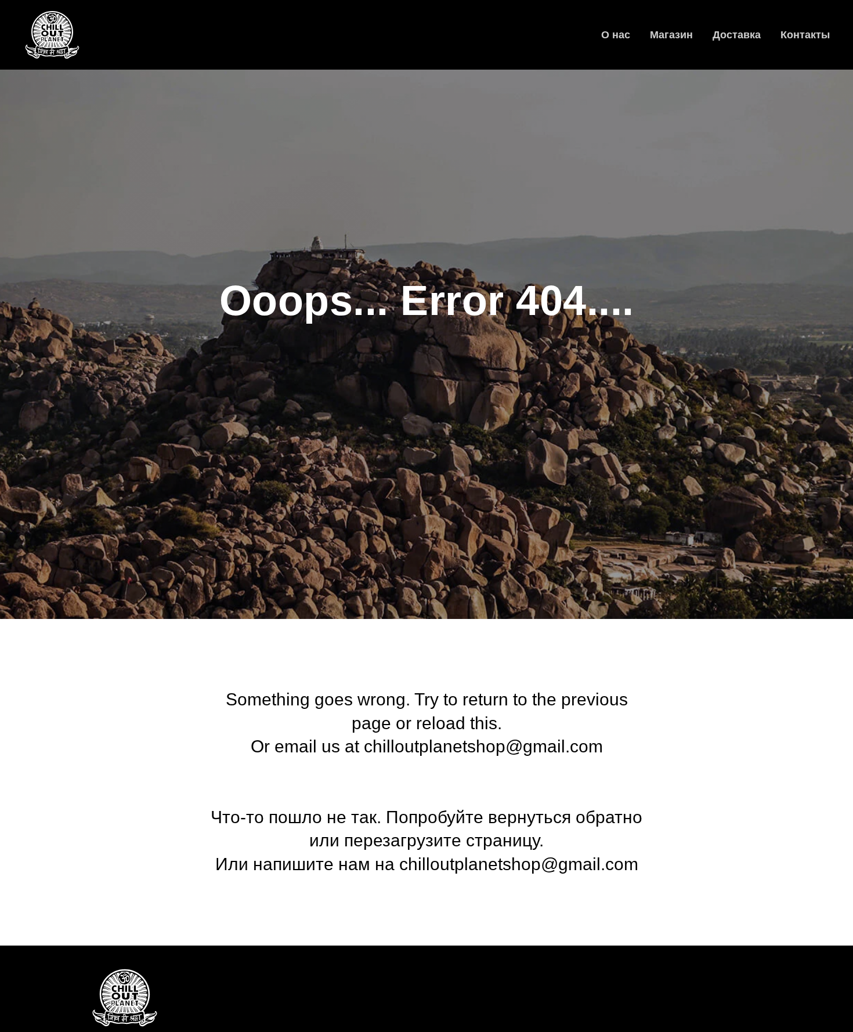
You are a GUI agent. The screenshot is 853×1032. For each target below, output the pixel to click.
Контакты (805, 35)
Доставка (737, 35)
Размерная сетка (296, 1006)
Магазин (671, 35)
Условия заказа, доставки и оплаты (330, 1024)
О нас (615, 35)
